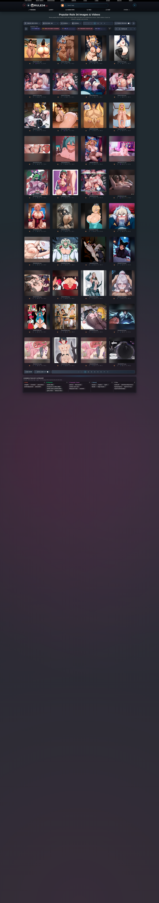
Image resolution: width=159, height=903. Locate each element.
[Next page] (104, 23)
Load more (28, 372)
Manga (62, 0)
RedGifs (119, 0)
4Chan (85, 0)
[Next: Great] (134, 28)
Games (96, 0)
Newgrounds (51, 0)
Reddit (131, 0)
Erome (108, 0)
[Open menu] (24, 5)
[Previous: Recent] (116, 28)
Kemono (74, 0)
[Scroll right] (109, 28)
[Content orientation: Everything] (28, 5)
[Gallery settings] (133, 23)
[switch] (122, 23)
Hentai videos (39, 0)
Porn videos (28, 0)
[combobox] (87, 5)
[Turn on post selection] (26, 28)
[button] (39, 5)
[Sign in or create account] (135, 5)
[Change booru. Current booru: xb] (62, 5)
